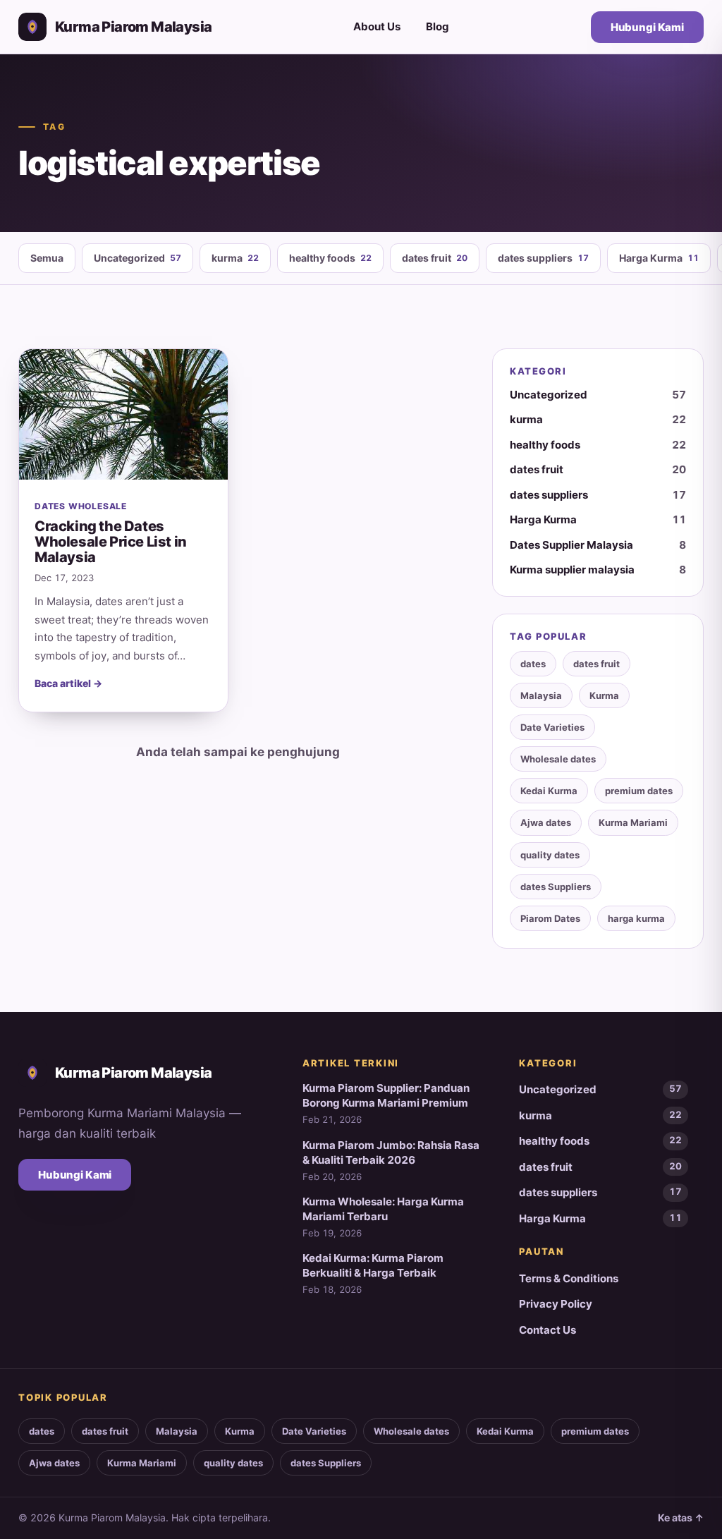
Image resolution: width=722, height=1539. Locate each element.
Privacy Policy (555, 1303)
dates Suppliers (555, 886)
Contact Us (547, 1330)
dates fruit (434, 258)
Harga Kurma (659, 258)
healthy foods (330, 258)
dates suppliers (543, 258)
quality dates (550, 854)
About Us (376, 26)
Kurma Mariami (633, 822)
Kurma (604, 695)
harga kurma (636, 918)
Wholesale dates (558, 759)
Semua (46, 258)
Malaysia (541, 695)
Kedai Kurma (548, 790)
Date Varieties (552, 727)
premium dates (639, 790)
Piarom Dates (550, 918)
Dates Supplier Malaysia (598, 545)
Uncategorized (137, 258)
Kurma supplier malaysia (598, 569)
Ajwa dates (545, 822)
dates (533, 663)
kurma (235, 258)
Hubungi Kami (647, 27)
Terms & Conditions (568, 1278)
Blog (437, 26)
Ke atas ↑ (681, 1517)
